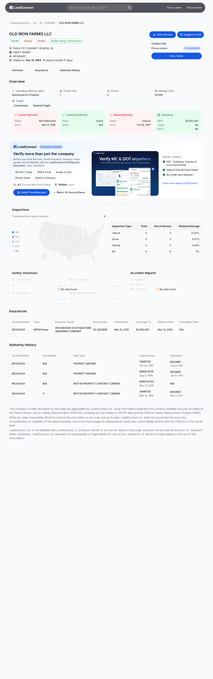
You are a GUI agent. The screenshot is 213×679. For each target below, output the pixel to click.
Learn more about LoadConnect (180, 183)
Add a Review (164, 34)
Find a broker (194, 7)
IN (41, 22)
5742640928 (192, 48)
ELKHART (50, 22)
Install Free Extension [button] (33, 192)
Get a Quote (176, 55)
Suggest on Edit (192, 34)
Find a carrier (174, 7)
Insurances (41, 70)
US (34, 22)
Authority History (70, 70)
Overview (17, 70)
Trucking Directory (19, 22)
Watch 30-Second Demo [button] (71, 192)
